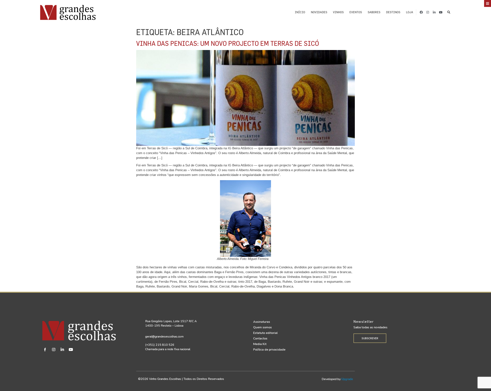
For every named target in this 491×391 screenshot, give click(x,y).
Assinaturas (261, 322)
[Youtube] (441, 12)
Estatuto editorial (265, 333)
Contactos (260, 338)
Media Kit (259, 344)
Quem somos (262, 327)
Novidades (319, 12)
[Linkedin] (62, 349)
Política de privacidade (269, 349)
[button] (449, 12)
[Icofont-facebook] (45, 349)
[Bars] (487, 3)
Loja (409, 12)
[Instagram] (428, 12)
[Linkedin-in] (434, 12)
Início (300, 12)
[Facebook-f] (421, 12)
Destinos (393, 12)
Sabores (374, 12)
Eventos (355, 12)
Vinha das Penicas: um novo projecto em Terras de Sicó (227, 43)
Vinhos (338, 12)
